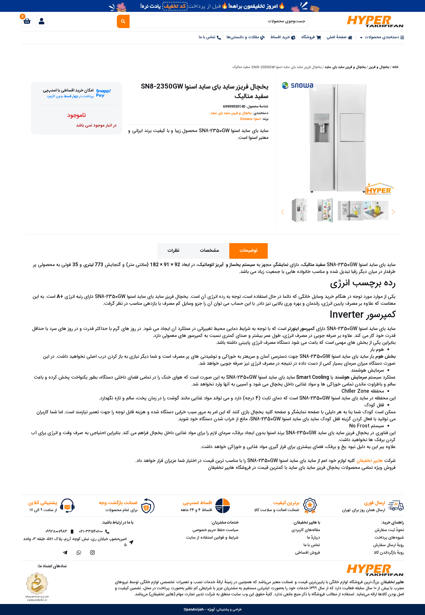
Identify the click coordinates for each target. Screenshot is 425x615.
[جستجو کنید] (123, 21)
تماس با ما (312, 545)
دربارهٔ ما (313, 537)
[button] (282, 211)
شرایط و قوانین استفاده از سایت (212, 537)
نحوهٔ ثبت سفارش (389, 530)
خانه (395, 67)
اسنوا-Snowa (250, 119)
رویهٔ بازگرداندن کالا (389, 552)
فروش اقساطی (307, 552)
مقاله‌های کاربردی (305, 530)
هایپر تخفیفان (369, 461)
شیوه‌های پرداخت (389, 537)
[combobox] (219, 21)
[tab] (248, 251)
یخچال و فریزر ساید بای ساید (345, 67)
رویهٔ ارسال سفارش (388, 545)
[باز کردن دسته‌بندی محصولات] (361, 37)
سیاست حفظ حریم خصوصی (216, 530)
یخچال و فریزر (379, 67)
